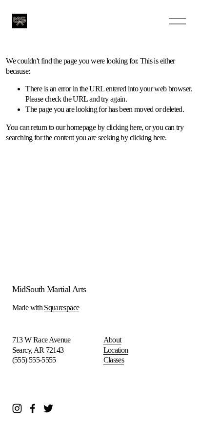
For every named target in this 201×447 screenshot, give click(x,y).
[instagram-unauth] (17, 408)
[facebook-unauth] (33, 408)
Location (115, 350)
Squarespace (61, 307)
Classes (113, 360)
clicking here (124, 127)
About (112, 340)
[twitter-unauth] (48, 408)
